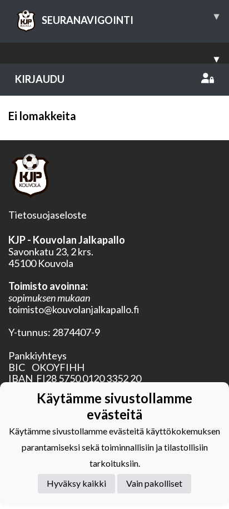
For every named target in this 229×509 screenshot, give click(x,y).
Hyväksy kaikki (76, 483)
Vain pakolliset (154, 483)
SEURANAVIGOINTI (130, 17)
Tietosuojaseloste (47, 215)
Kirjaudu (39, 79)
